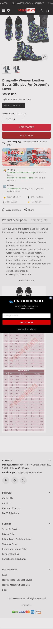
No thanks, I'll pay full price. (26, 329)
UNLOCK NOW (26, 322)
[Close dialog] (51, 298)
